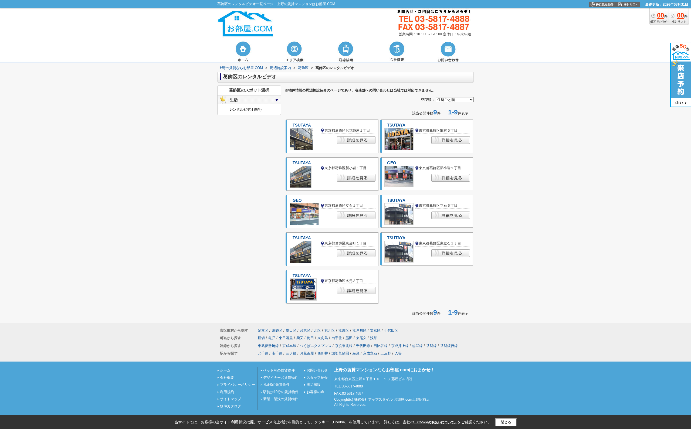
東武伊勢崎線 (268, 346)
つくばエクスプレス (315, 346)
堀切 (261, 338)
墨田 (349, 338)
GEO (391, 163)
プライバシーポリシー (237, 385)
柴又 (299, 338)
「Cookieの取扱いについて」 (435, 422)
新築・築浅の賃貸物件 (280, 399)
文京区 (375, 330)
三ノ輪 (291, 353)
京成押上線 (400, 346)
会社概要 (227, 378)
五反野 (386, 353)
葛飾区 (277, 330)
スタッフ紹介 (317, 378)
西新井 (322, 353)
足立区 (263, 330)
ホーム (225, 370)
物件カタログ (230, 406)
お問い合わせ (317, 370)
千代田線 (363, 346)
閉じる (506, 422)
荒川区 (329, 330)
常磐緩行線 (449, 346)
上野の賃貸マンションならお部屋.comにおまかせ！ (384, 369)
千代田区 (391, 330)
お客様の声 (315, 392)
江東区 (343, 330)
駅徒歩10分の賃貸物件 (281, 392)
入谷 (398, 353)
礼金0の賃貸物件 (276, 385)
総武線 (417, 346)
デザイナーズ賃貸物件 (280, 378)
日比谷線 (381, 346)
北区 (317, 330)
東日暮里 (286, 338)
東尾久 (361, 338)
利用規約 (227, 392)
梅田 (310, 338)
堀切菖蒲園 (340, 353)
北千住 (263, 353)
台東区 (305, 330)
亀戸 (271, 338)
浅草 (373, 338)
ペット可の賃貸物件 (279, 370)
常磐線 (431, 346)
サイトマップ (230, 399)
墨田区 (291, 330)
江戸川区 (360, 330)
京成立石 (370, 353)
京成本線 (289, 346)
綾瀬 (356, 353)
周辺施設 (314, 385)
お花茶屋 (307, 353)
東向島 (322, 338)
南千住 (336, 338)
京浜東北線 (344, 346)
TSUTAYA (302, 125)
